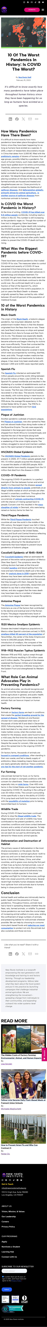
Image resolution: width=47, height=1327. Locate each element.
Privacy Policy (8, 1226)
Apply (4, 1241)
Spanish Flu (10, 373)
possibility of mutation (19, 801)
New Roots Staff (24, 77)
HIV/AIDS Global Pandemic (17, 456)
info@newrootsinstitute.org (14, 1188)
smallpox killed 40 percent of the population (21, 634)
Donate (32, 10)
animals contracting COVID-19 (29, 499)
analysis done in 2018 (19, 573)
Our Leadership (9, 1216)
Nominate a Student (11, 1247)
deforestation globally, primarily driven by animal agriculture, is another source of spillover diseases (22, 193)
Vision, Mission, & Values (13, 1211)
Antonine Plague (12, 605)
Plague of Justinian (13, 421)
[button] (43, 10)
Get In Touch (7, 1184)
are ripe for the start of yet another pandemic (22, 766)
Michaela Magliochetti (11, 1109)
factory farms (18, 712)
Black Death (22, 319)
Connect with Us (9, 1257)
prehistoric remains (10, 156)
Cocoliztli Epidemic (14, 557)
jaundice (13, 568)
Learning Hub (8, 1252)
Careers (5, 1221)
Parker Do (5, 1154)
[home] (4, 9)
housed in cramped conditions (15, 755)
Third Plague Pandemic (20, 519)
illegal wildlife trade (26, 816)
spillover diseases (9, 190)
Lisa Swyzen (6, 1064)
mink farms (23, 784)
